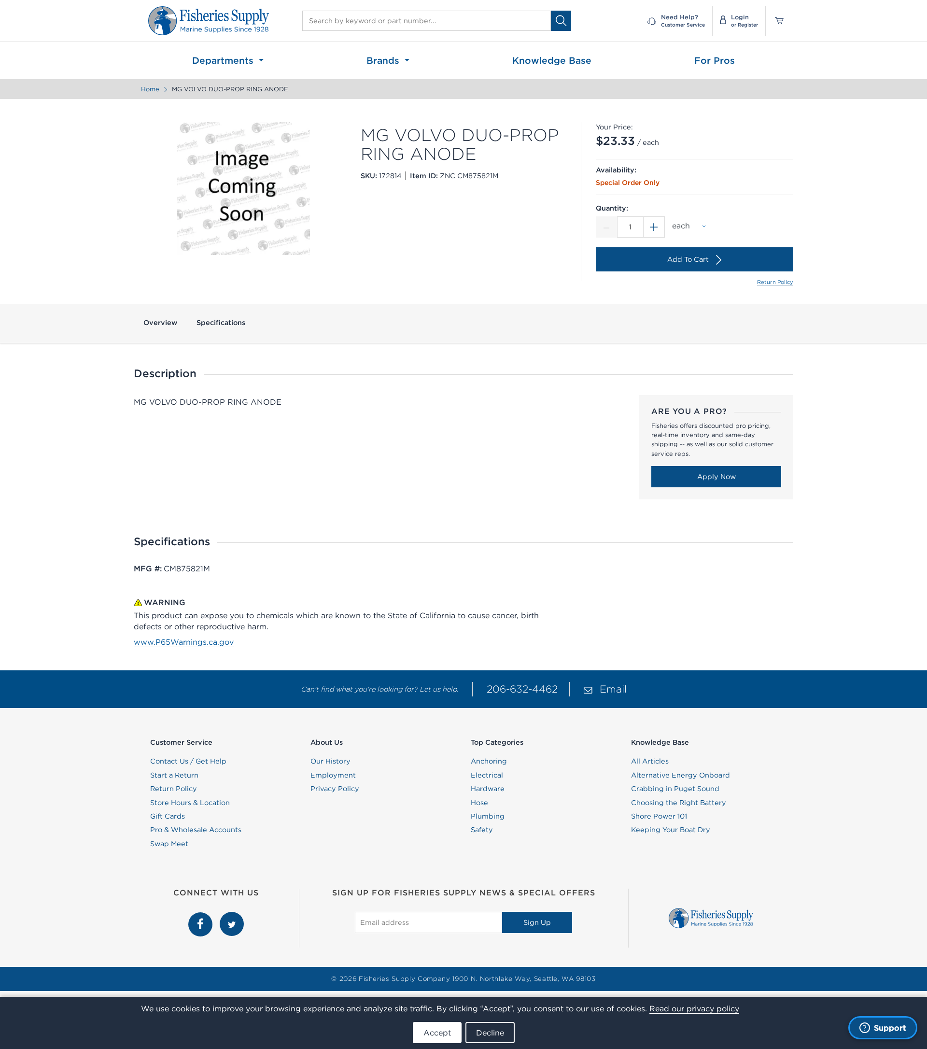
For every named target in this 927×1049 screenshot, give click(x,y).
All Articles (650, 761)
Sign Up (537, 922)
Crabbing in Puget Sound (675, 788)
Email (613, 688)
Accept (437, 1032)
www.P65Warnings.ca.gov (184, 642)
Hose (479, 802)
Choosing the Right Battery (678, 802)
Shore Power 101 (659, 816)
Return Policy (775, 282)
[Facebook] (201, 917)
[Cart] (776, 21)
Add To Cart (688, 259)
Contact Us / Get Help (188, 761)
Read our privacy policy (694, 1008)
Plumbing (488, 816)
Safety (482, 829)
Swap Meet (169, 843)
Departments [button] (224, 60)
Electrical (487, 775)
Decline (490, 1032)
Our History (330, 761)
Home (150, 89)
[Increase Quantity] (654, 227)
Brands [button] (384, 60)
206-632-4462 (522, 688)
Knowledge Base (551, 60)
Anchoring (489, 761)
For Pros (714, 60)
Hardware (488, 788)
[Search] (561, 20)
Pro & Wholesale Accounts (195, 829)
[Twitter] (231, 917)
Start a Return (174, 775)
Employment (333, 775)
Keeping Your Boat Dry (670, 829)
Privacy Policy (334, 788)
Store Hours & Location (190, 802)
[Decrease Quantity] (606, 227)
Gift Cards (167, 816)
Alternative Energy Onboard (680, 775)
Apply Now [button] (716, 476)
